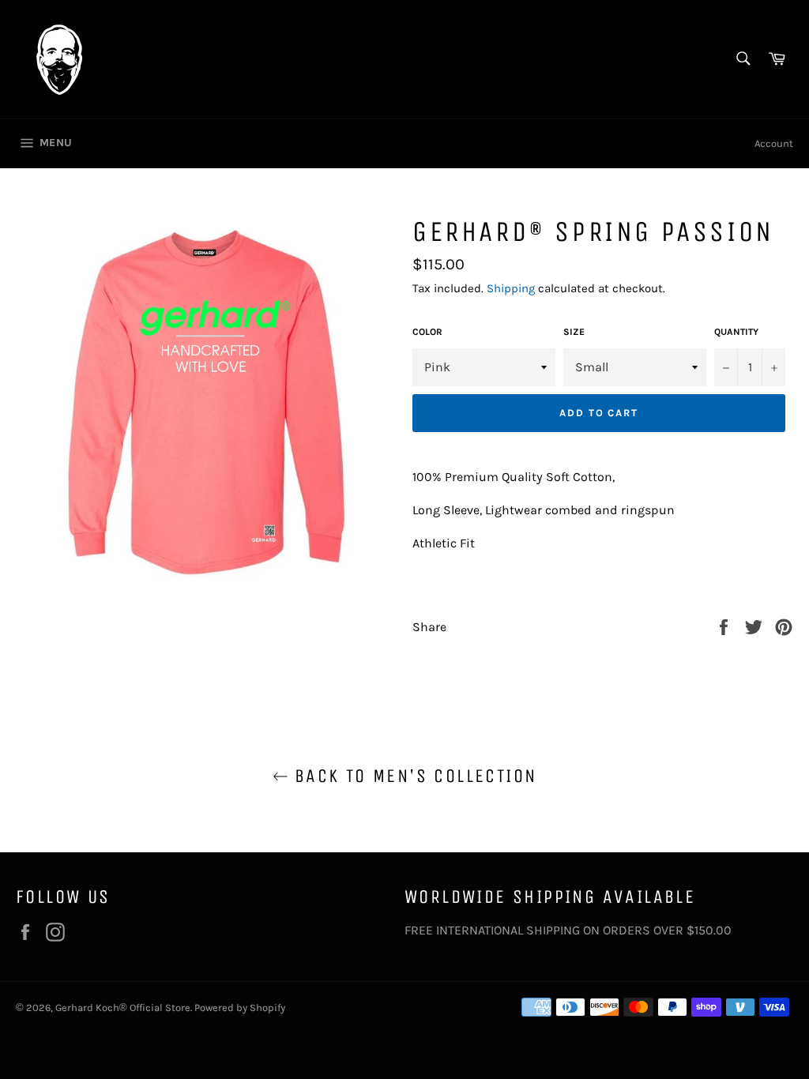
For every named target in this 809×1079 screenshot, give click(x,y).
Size (574, 331)
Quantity (736, 331)
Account (773, 143)
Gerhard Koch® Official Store (122, 1007)
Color (427, 331)
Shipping (511, 288)
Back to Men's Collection (412, 776)
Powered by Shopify (239, 1007)
